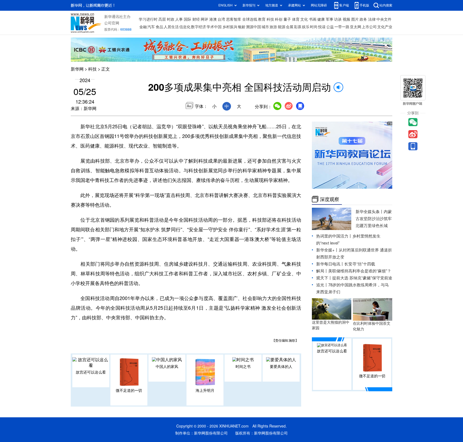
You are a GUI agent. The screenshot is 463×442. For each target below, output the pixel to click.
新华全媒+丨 (327, 250)
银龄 (241, 27)
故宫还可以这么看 (91, 372)
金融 (143, 27)
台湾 (221, 19)
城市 (265, 27)
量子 (287, 19)
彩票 (297, 27)
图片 (355, 19)
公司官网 (111, 23)
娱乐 (305, 27)
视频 (346, 19)
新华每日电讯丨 (330, 264)
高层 (162, 19)
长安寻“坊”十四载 (359, 264)
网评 (204, 19)
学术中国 (214, 27)
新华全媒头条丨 (370, 212)
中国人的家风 (167, 366)
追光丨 (322, 285)
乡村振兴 (229, 27)
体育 (296, 19)
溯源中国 (253, 27)
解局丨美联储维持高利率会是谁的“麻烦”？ (353, 271)
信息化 (185, 27)
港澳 (213, 19)
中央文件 (383, 19)
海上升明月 (205, 390)
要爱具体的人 (281, 366)
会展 (289, 27)
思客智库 (233, 19)
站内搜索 (385, 5)
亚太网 (355, 27)
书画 (312, 19)
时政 (170, 19)
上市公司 (369, 27)
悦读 (322, 27)
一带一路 (341, 27)
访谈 (338, 19)
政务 (363, 19)
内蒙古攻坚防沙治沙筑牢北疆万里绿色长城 (374, 219)
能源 (281, 27)
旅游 (273, 27)
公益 (330, 27)
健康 (321, 19)
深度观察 (329, 199)
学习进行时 (148, 19)
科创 (278, 19)
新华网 (77, 69)
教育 (262, 19)
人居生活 (171, 27)
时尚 (314, 27)
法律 (372, 19)
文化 (304, 19)
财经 (196, 19)
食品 (159, 27)
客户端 (344, 5)
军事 (329, 19)
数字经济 (198, 27)
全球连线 (249, 19)
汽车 (151, 27)
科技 (270, 19)
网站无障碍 (319, 5)
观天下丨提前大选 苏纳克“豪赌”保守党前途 (354, 278)
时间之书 (243, 366)
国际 (187, 19)
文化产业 (384, 27)
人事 (179, 19)
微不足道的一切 (129, 390)
